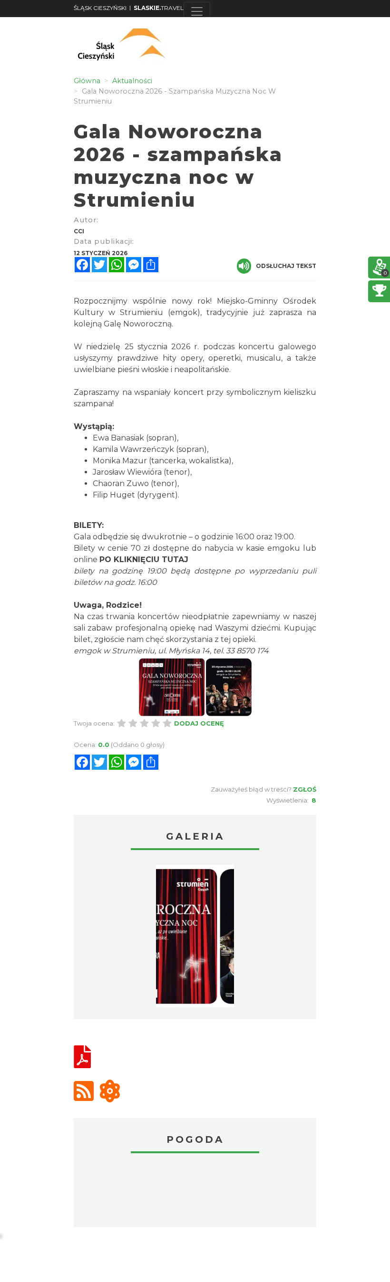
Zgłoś (304, 789)
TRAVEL (159, 7)
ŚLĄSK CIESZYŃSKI (100, 7)
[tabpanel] (195, 938)
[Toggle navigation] (197, 11)
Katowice (195, 1191)
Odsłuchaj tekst (286, 265)
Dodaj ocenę (199, 723)
